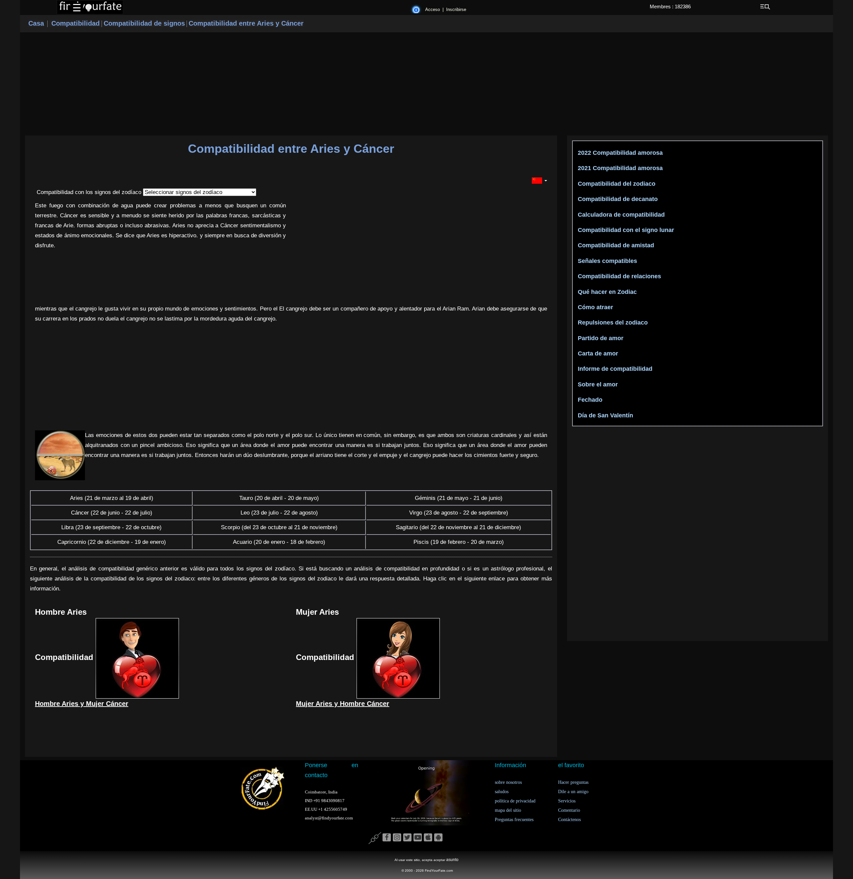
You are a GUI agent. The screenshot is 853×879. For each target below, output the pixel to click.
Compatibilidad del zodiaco (615, 183)
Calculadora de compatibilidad (620, 214)
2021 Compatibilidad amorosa (619, 168)
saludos (501, 791)
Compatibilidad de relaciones (618, 276)
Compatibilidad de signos (144, 23)
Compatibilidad (75, 23)
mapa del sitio (508, 810)
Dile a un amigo (573, 791)
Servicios (566, 800)
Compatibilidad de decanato (617, 199)
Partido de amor (599, 338)
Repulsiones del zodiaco (612, 322)
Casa (36, 23)
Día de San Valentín (604, 415)
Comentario (569, 810)
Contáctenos (569, 819)
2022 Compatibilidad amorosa (619, 152)
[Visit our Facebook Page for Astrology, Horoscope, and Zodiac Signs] (387, 837)
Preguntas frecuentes (514, 819)
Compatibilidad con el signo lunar (625, 230)
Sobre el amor (597, 384)
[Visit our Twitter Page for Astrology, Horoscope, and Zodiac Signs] (407, 837)
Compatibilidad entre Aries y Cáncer (246, 23)
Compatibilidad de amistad (615, 245)
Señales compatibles (606, 261)
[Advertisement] (426, 83)
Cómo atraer (594, 307)
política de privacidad (515, 800)
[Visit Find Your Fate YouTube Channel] (418, 837)
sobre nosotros (508, 782)
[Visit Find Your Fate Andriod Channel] (438, 837)
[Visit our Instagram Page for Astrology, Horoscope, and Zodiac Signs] (397, 837)
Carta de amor (597, 353)
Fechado (589, 399)
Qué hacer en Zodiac (606, 292)
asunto (452, 859)
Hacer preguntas (573, 782)
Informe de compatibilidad (614, 368)
